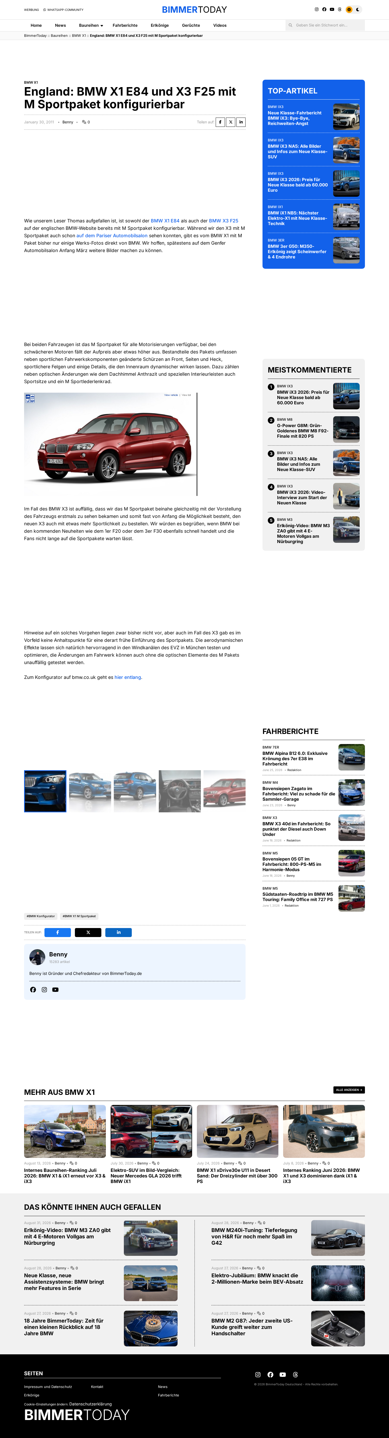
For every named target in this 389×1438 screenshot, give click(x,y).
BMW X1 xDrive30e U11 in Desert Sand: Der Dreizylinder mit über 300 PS (237, 1175)
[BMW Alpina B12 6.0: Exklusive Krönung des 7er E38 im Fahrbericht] (351, 757)
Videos (220, 25)
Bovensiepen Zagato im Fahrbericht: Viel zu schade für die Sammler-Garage (299, 794)
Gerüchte (191, 25)
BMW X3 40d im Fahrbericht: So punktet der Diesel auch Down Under (297, 829)
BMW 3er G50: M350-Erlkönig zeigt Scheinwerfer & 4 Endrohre (297, 251)
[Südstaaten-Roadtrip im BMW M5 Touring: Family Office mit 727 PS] (351, 898)
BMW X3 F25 (223, 220)
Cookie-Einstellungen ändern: (46, 1404)
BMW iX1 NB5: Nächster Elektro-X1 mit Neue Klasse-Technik (297, 218)
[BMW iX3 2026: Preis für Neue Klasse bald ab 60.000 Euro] (346, 183)
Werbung (31, 10)
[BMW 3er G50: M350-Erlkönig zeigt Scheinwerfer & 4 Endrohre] (346, 250)
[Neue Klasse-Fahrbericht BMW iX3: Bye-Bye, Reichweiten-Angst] (346, 117)
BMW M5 (270, 853)
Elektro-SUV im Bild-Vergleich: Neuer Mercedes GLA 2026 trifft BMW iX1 (146, 1175)
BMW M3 (284, 519)
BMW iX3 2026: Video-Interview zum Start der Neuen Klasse (302, 497)
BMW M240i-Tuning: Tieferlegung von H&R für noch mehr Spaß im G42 (254, 1236)
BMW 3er (276, 240)
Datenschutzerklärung (90, 1403)
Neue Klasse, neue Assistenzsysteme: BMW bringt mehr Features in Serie (64, 1281)
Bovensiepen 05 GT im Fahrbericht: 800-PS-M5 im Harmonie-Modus (292, 864)
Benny (67, 122)
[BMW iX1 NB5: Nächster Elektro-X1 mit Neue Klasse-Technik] (346, 217)
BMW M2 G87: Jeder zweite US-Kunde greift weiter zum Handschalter (252, 1327)
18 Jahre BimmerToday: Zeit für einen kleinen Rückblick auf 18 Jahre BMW (63, 1327)
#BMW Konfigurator (41, 916)
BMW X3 (270, 818)
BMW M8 (284, 419)
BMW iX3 (275, 107)
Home (36, 25)
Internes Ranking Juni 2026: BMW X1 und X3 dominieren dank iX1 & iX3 (321, 1175)
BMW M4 (270, 782)
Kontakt (97, 1387)
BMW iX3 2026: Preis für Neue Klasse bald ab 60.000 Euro (298, 185)
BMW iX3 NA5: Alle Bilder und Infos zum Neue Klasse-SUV (298, 151)
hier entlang (128, 677)
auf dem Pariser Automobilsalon (112, 235)
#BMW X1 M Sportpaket (79, 916)
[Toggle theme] (353, 9)
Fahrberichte (125, 25)
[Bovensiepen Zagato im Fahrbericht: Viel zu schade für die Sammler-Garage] (351, 792)
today (194, 9)
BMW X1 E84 (165, 220)
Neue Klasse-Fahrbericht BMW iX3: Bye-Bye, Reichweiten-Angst (295, 118)
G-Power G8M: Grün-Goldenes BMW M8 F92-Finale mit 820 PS (303, 431)
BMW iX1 (275, 207)
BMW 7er (271, 747)
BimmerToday (35, 35)
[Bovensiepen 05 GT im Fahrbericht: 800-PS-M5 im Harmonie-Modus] (351, 863)
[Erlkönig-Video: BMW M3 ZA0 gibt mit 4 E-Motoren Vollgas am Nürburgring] (346, 529)
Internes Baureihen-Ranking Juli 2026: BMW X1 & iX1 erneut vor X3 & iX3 (65, 1175)
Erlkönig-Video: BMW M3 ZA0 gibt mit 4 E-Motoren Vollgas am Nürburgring (303, 533)
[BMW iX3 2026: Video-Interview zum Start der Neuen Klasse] (346, 496)
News (60, 25)
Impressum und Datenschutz (48, 1387)
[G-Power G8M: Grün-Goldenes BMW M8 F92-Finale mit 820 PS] (346, 429)
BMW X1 (79, 35)
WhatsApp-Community (65, 10)
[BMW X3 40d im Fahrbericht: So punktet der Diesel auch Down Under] (351, 827)
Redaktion (294, 770)
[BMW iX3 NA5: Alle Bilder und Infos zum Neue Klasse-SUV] (346, 150)
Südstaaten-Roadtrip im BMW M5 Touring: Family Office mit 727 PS (298, 897)
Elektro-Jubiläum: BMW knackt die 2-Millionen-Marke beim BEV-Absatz (257, 1278)
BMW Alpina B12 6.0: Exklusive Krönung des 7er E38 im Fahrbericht (295, 759)
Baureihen (89, 25)
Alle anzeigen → (349, 1090)
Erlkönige (160, 25)
